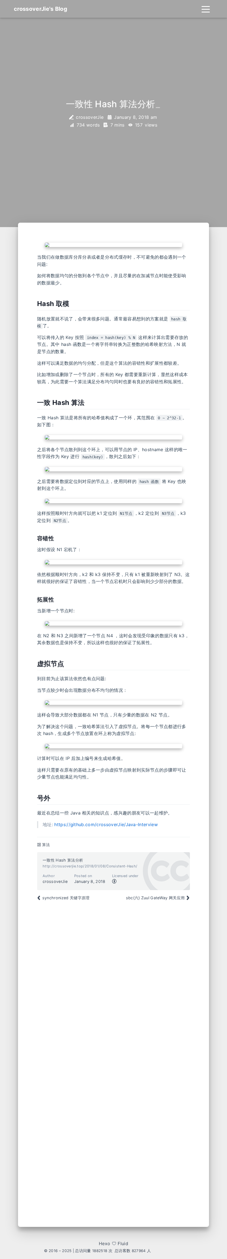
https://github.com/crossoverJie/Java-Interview (106, 824)
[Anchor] (32, 304)
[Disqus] (113, 986)
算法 (46, 844)
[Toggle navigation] (205, 9)
